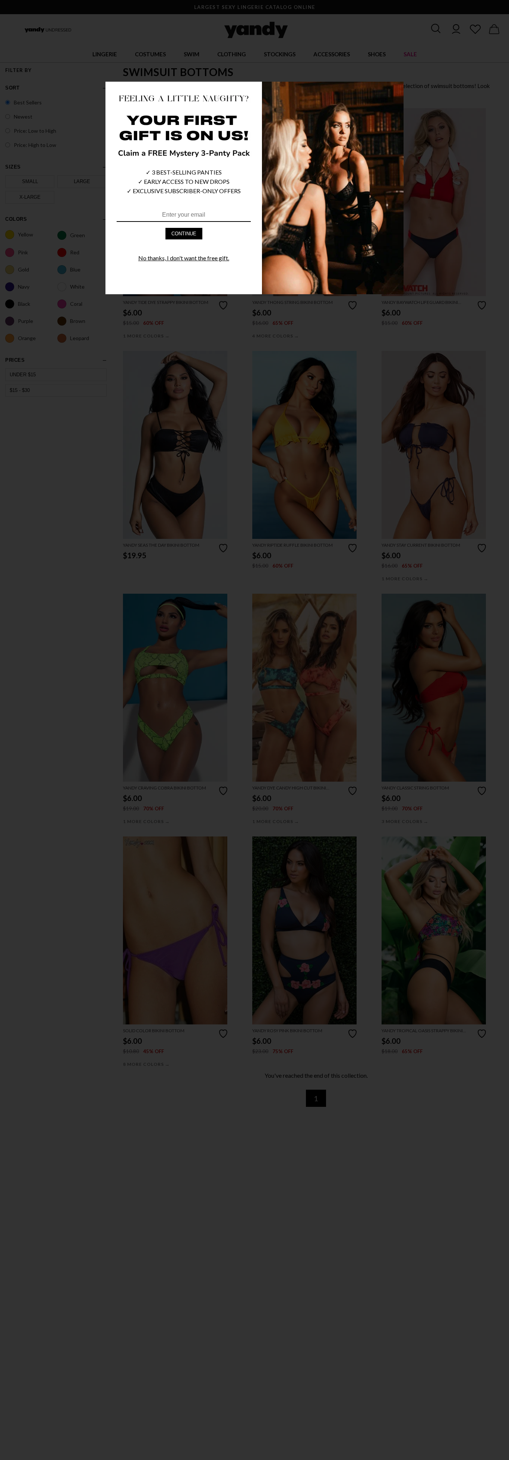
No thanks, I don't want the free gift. (183, 257)
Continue (183, 233)
